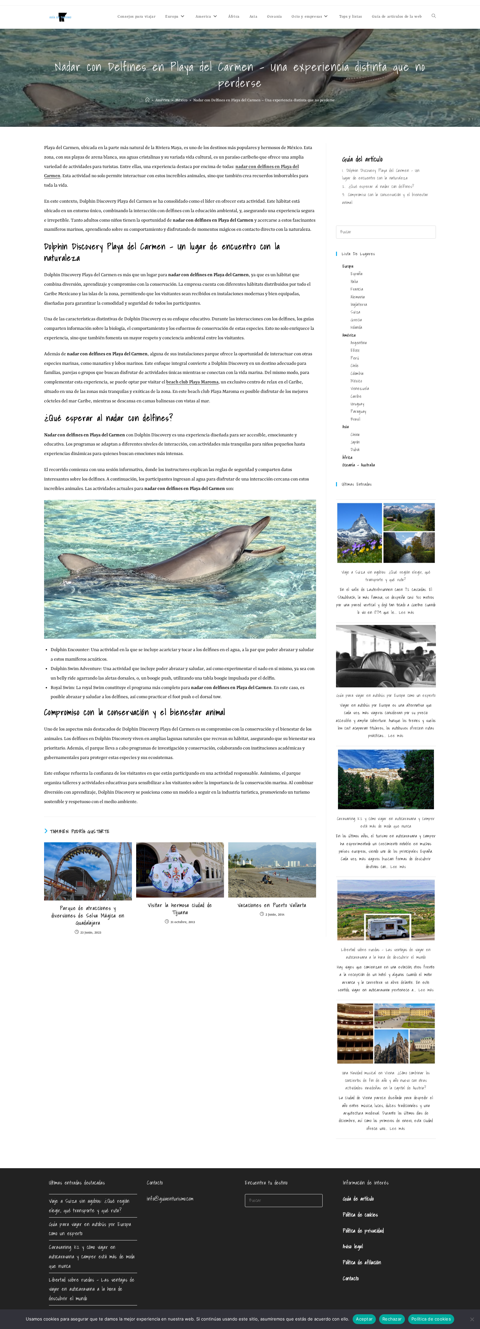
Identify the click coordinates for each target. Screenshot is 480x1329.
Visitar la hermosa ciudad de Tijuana (180, 908)
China (355, 434)
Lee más (406, 612)
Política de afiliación (362, 1262)
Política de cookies (360, 1214)
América (349, 335)
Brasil (355, 419)
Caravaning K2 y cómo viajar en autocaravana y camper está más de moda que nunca (92, 1256)
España (357, 273)
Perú (355, 358)
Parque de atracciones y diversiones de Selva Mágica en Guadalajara (88, 915)
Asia (346, 426)
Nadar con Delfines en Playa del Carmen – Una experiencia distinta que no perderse (264, 100)
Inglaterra (359, 304)
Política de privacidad (363, 1230)
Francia (357, 289)
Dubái (355, 449)
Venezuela (360, 388)
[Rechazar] (472, 1319)
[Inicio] (147, 100)
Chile (355, 365)
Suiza (355, 312)
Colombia (357, 373)
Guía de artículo (358, 1198)
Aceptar (364, 1318)
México (356, 381)
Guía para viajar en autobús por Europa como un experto (385, 695)
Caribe (356, 396)
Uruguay (357, 403)
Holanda (356, 327)
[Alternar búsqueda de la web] (434, 17)
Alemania (358, 297)
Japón (355, 442)
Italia (354, 281)
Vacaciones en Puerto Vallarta (272, 905)
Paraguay (358, 411)
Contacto (351, 1278)
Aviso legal (353, 1246)
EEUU (355, 350)
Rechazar (392, 1318)
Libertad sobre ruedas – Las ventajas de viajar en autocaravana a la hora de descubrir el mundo (91, 1289)
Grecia (356, 319)
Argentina (359, 342)
